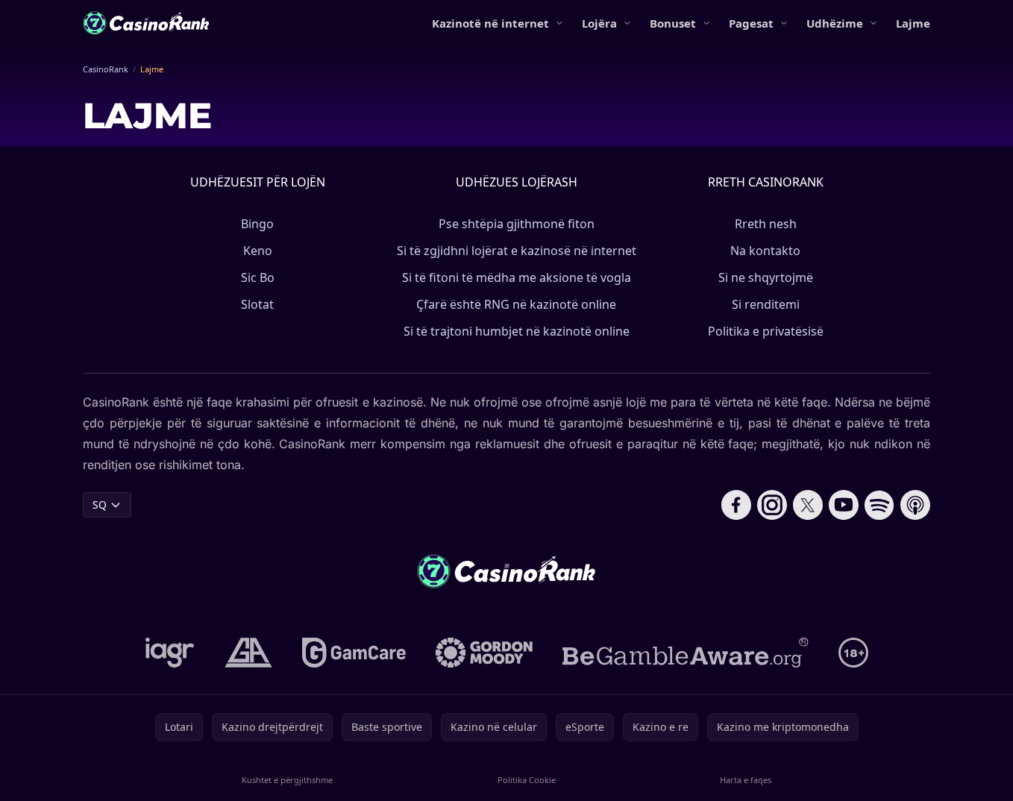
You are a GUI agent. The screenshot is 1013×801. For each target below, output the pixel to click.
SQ (99, 504)
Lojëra (599, 23)
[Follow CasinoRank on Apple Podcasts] (915, 505)
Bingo (257, 224)
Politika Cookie (527, 779)
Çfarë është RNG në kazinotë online (516, 304)
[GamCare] (354, 653)
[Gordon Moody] (484, 653)
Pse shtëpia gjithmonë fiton (517, 224)
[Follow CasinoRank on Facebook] (736, 505)
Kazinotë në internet (490, 23)
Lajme (913, 23)
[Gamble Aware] (685, 653)
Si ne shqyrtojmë (765, 277)
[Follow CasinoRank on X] (808, 505)
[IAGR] (170, 653)
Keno (257, 250)
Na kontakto (765, 250)
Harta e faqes (745, 779)
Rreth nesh (766, 224)
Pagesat (751, 23)
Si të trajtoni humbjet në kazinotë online (517, 331)
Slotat (257, 304)
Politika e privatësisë (766, 331)
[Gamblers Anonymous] (248, 653)
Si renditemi (766, 304)
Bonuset (673, 23)
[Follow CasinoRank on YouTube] (844, 505)
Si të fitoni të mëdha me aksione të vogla (516, 277)
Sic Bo (258, 277)
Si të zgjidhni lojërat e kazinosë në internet (516, 250)
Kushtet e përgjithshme (287, 779)
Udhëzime (834, 23)
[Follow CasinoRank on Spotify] (879, 505)
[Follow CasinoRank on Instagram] (772, 505)
